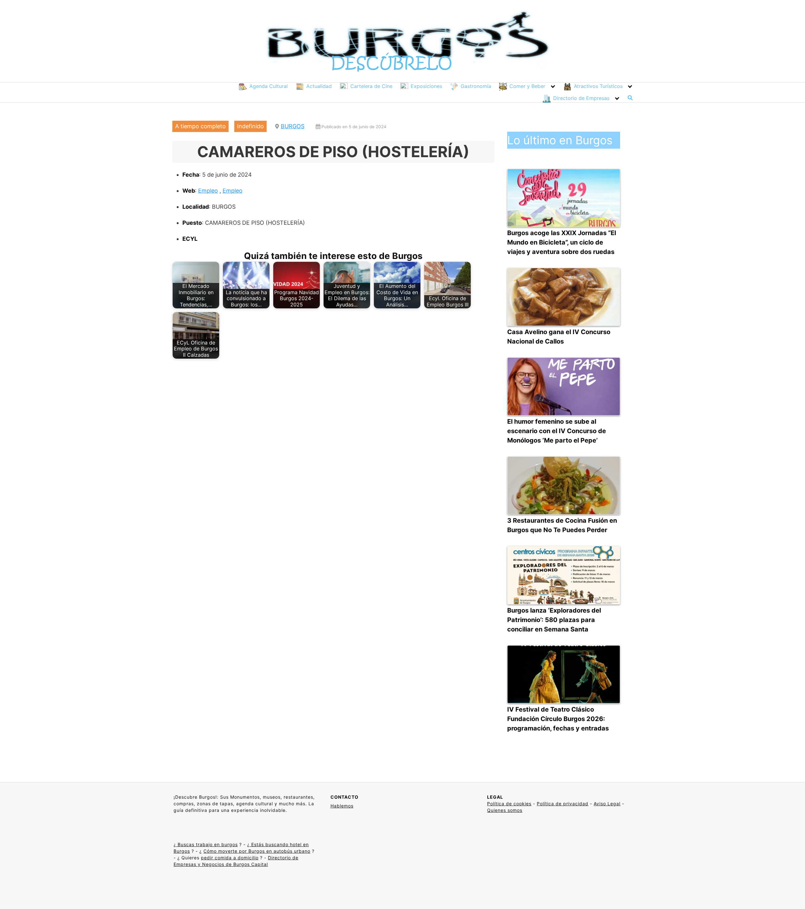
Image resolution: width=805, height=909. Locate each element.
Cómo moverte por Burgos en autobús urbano (256, 851)
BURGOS (292, 126)
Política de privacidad (562, 803)
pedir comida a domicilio (229, 857)
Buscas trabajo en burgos (207, 844)
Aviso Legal (607, 803)
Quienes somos (504, 810)
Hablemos (341, 805)
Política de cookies (509, 803)
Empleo (208, 190)
